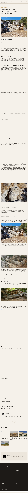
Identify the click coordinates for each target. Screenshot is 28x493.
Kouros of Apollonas (9, 408)
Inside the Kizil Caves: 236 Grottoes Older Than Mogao (23, 438)
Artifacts (19, 1)
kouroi (24, 421)
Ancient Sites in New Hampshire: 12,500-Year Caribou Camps (4, 448)
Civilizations (11, 1)
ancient (3, 421)
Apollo (8, 220)
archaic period (8, 70)
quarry (4, 68)
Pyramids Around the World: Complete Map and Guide (5, 438)
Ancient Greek (8, 401)
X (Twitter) (17, 483)
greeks (17, 421)
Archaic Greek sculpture (11, 278)
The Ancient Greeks (4, 7)
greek (13, 421)
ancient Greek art (14, 275)
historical (20, 421)
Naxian (8, 68)
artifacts (6, 421)
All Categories (22, 1)
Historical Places (15, 1)
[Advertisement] (14, 105)
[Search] (26, 2)
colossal (10, 421)
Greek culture (14, 307)
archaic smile (3, 211)
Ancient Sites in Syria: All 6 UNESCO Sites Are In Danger (13, 438)
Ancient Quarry (17, 348)
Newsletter (3, 483)
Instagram (17, 480)
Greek (9, 50)
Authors (3, 480)
